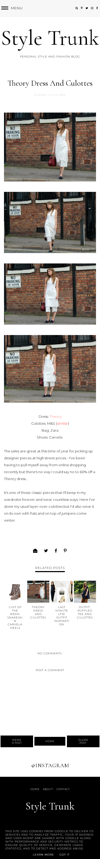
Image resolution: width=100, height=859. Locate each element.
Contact (63, 789)
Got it (64, 854)
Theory (56, 416)
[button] (11, 8)
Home (49, 741)
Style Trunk (50, 38)
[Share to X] (46, 551)
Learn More (43, 854)
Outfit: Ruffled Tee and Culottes (85, 612)
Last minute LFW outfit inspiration (61, 615)
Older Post (83, 741)
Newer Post (17, 741)
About (48, 789)
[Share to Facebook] (56, 551)
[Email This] (35, 551)
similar (62, 423)
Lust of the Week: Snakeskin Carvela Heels (15, 617)
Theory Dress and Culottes (38, 612)
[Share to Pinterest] (65, 551)
